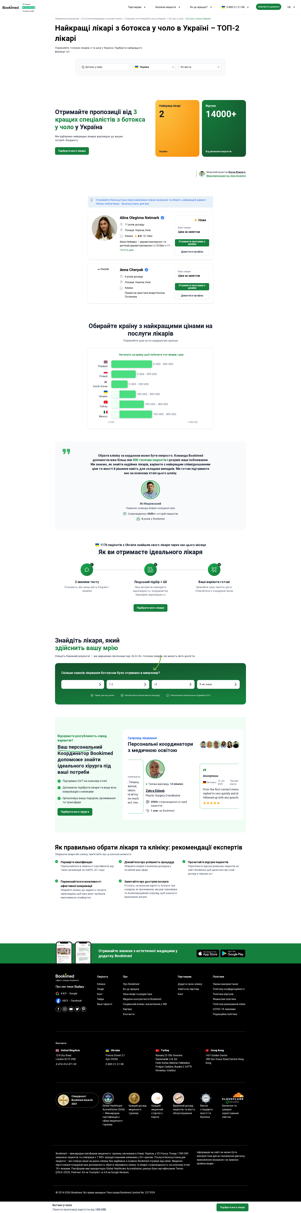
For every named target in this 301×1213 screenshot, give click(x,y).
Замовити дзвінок (268, 6)
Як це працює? (199, 7)
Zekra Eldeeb (137, 791)
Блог (100, 994)
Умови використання (225, 984)
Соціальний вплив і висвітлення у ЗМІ (145, 1004)
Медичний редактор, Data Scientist (226, 176)
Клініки (101, 984)
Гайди (100, 999)
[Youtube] (71, 1009)
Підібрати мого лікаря (232, 1207)
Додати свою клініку (190, 984)
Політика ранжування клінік (229, 1004)
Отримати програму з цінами (192, 242)
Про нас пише (65, 986)
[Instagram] (64, 1009)
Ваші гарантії (104, 1004)
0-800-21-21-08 (235, 7)
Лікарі (100, 989)
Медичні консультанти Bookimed (142, 999)
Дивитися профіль (192, 251)
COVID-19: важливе (224, 1009)
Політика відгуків (223, 994)
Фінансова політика (224, 999)
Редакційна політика (225, 1014)
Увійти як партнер (188, 989)
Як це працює (131, 989)
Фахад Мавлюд (237, 172)
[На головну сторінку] (11, 7)
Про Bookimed (131, 984)
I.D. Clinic (148, 236)
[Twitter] (77, 1009)
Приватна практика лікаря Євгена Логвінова (145, 294)
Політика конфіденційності (229, 989)
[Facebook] (58, 1009)
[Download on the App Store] (208, 953)
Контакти (128, 1014)
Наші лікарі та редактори (137, 994)
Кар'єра (127, 1009)
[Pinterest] (83, 1009)
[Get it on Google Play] (232, 953)
